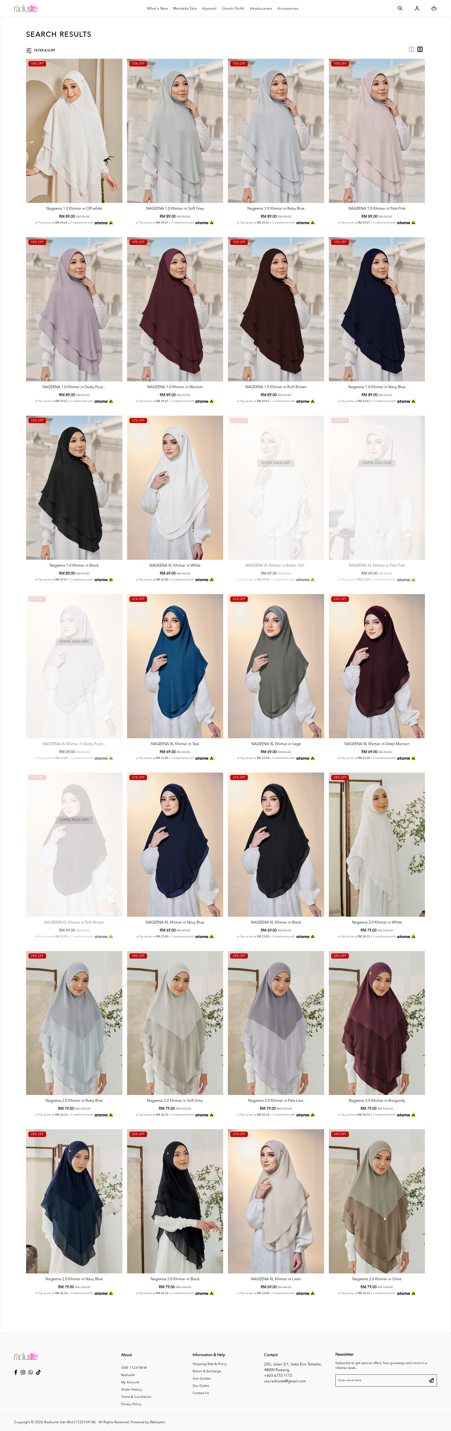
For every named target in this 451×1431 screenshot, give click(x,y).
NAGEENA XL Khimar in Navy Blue (175, 922)
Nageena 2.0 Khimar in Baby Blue (74, 1101)
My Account (130, 1382)
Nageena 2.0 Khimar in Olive (376, 1279)
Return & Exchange (207, 1371)
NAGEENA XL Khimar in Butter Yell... (276, 566)
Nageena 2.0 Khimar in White (377, 922)
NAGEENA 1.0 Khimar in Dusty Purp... (74, 387)
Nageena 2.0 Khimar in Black (175, 1279)
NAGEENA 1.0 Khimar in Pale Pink (376, 209)
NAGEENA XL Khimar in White (175, 566)
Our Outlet (201, 1386)
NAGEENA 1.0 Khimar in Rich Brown (276, 387)
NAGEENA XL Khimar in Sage (276, 744)
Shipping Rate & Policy (210, 1364)
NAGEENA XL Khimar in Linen (276, 1279)
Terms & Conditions (136, 1397)
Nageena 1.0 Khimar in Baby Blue (275, 209)
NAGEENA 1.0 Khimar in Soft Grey (175, 209)
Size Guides (201, 1378)
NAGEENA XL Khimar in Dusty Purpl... (74, 744)
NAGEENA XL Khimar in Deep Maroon (376, 744)
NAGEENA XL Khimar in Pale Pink (377, 566)
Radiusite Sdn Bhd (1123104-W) (69, 1422)
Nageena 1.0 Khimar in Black (74, 566)
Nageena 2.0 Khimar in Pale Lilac (276, 1101)
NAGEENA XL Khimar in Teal (175, 744)
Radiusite (128, 1375)
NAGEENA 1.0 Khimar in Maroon (175, 387)
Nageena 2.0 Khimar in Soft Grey (175, 1101)
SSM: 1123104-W (134, 1367)
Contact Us (201, 1393)
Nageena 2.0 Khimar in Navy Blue (74, 1279)
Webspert (157, 1422)
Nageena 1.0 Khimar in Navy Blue (376, 387)
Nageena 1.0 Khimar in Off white (74, 209)
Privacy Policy (131, 1404)
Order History (131, 1389)
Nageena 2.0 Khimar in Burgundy (377, 1101)
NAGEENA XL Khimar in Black (276, 922)
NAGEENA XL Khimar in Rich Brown (74, 922)
